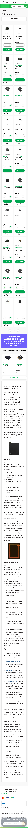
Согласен (14, 823)
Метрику (18, 819)
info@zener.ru (4, 793)
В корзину (7, 49)
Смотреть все (14, 377)
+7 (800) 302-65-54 (9, 790)
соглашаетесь (10, 821)
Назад (4, 10)
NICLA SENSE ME (19, 364)
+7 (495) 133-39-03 (18, 2)
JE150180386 (5, 364)
